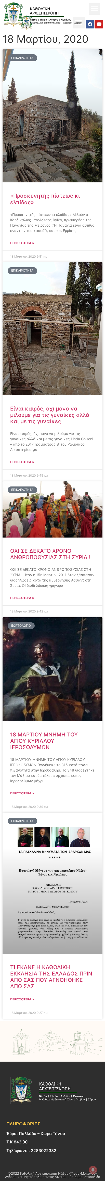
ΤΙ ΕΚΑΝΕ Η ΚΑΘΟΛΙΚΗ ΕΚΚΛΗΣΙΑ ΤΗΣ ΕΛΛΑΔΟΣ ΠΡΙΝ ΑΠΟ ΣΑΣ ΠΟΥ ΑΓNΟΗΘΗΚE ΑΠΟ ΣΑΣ (51, 977)
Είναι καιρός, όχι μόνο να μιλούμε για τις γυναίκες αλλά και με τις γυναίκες (49, 414)
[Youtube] (99, 24)
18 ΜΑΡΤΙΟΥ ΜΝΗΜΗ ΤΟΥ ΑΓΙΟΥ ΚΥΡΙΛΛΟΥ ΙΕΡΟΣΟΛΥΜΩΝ (44, 740)
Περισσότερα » (22, 243)
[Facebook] (90, 24)
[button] (94, 9)
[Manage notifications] (93, 1170)
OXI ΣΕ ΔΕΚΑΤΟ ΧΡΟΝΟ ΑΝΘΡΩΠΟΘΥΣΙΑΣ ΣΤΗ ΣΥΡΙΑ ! (50, 554)
